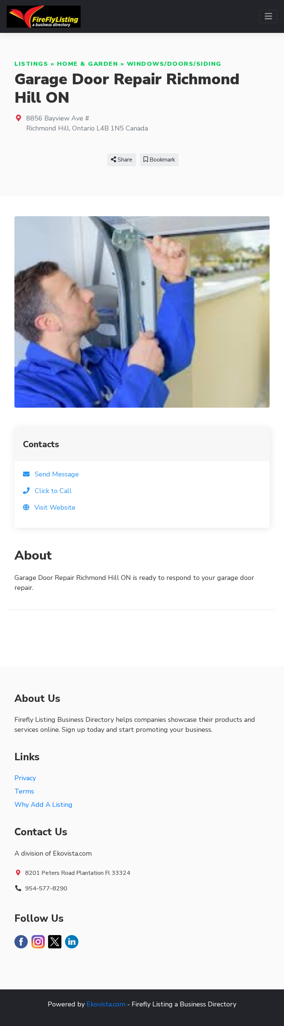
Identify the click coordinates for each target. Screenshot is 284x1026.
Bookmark (161, 160)
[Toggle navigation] (268, 16)
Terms (24, 791)
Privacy (25, 778)
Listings (31, 64)
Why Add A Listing (43, 804)
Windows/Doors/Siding (174, 64)
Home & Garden (87, 64)
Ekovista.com (106, 1004)
